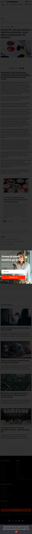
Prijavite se (13, 277)
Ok (16, 531)
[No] (30, 529)
